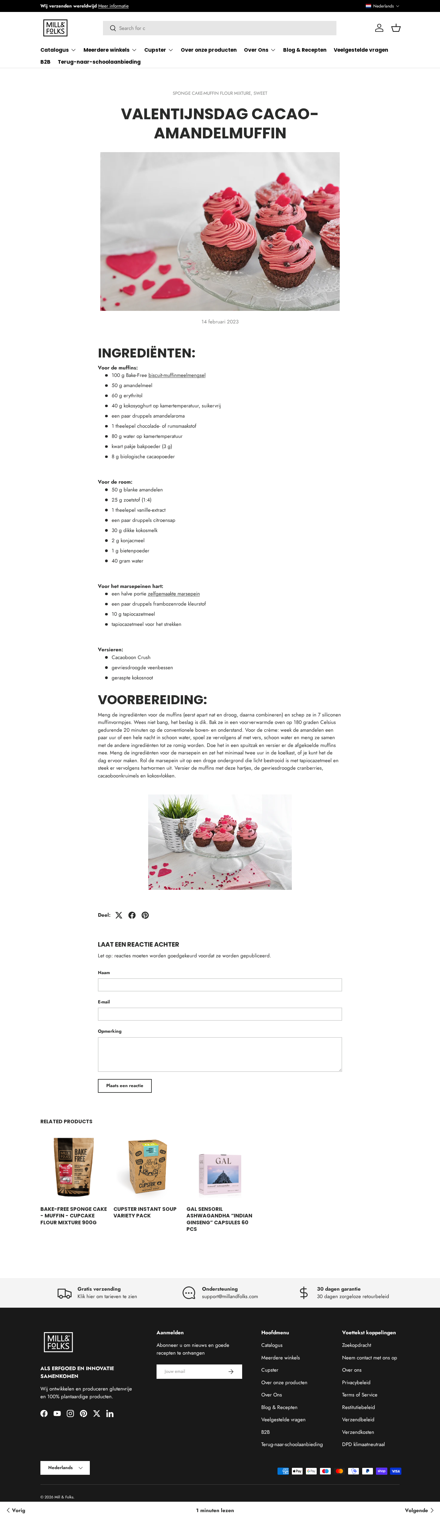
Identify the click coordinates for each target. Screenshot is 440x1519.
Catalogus (54, 50)
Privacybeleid (356, 1382)
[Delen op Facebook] (132, 915)
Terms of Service (359, 1394)
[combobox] (220, 28)
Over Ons (256, 50)
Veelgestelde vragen (361, 50)
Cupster (155, 50)
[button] (383, 5)
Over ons (352, 1369)
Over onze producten (209, 50)
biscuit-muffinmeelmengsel (177, 375)
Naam (104, 972)
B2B (45, 61)
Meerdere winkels (107, 50)
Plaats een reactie (124, 1085)
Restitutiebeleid (358, 1407)
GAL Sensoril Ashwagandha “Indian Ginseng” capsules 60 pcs (219, 1219)
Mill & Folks (63, 1497)
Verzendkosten (358, 1432)
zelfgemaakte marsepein (174, 593)
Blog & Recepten (305, 50)
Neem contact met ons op (369, 1357)
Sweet (260, 93)
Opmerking (110, 1031)
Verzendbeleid (358, 1419)
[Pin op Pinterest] (145, 915)
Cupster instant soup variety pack (145, 1212)
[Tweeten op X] (118, 915)
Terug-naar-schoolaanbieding (99, 61)
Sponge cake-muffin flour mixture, (213, 93)
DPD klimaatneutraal (363, 1444)
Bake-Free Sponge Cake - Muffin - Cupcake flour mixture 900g (73, 1215)
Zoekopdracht (356, 1345)
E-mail (104, 1002)
